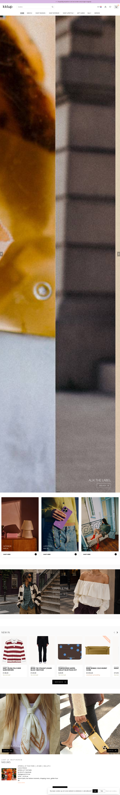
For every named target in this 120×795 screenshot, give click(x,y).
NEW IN (29, 13)
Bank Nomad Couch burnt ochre (96, 669)
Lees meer (21, 782)
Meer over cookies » (111, 791)
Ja (95, 791)
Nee (102, 791)
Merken (97, 13)
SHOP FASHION (40, 13)
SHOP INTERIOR (54, 13)
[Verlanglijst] (110, 7)
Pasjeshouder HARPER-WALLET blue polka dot (67, 669)
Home (22, 13)
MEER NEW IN (59, 682)
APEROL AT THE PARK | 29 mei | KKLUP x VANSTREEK (34, 767)
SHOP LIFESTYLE (68, 13)
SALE (89, 13)
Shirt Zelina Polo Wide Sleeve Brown (12, 669)
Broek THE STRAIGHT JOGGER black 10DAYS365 (41, 669)
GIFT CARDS (81, 13)
